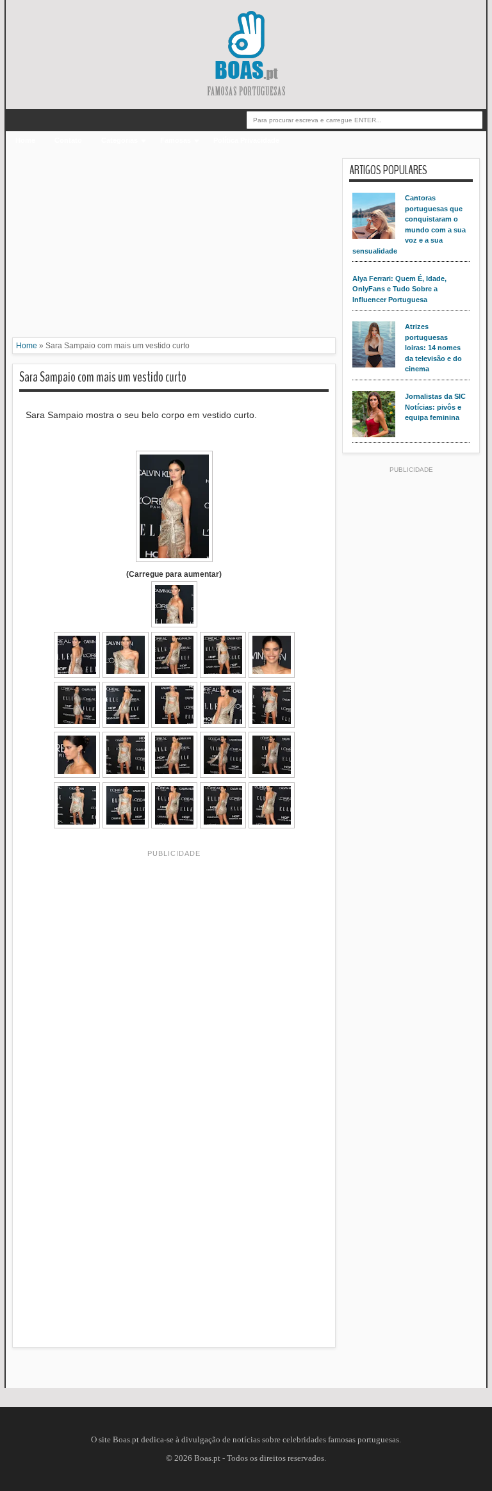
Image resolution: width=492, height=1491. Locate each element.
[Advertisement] (174, 247)
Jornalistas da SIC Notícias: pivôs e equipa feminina (435, 406)
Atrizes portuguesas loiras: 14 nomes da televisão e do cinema (433, 348)
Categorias (119, 140)
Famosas (175, 140)
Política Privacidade (246, 140)
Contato (68, 140)
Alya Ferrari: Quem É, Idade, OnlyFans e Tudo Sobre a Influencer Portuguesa (399, 289)
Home (25, 140)
